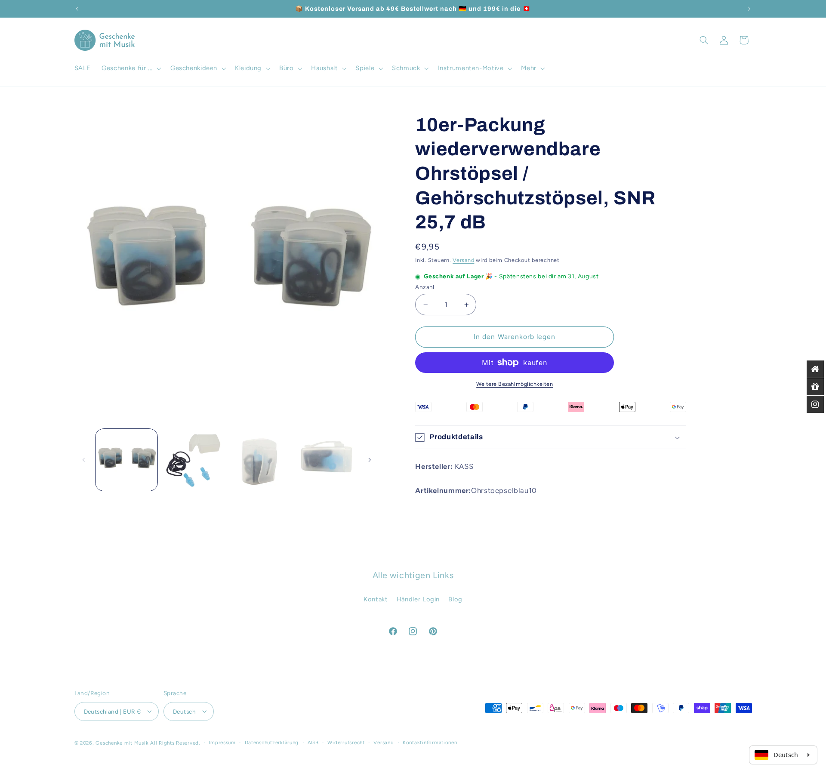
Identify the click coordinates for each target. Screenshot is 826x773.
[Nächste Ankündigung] (749, 8)
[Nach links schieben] (83, 459)
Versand (463, 260)
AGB (313, 742)
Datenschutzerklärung (272, 742)
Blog (455, 599)
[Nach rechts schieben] (369, 459)
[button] (130, 68)
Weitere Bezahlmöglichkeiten (514, 384)
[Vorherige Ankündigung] (77, 8)
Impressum (222, 742)
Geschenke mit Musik (122, 742)
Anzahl (425, 286)
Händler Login (418, 599)
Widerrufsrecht (345, 742)
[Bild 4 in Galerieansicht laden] (326, 460)
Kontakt (376, 599)
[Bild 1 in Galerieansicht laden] (126, 460)
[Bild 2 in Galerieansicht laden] (193, 460)
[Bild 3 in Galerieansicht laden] (259, 460)
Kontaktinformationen (430, 742)
